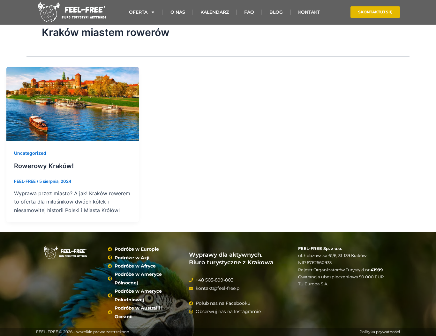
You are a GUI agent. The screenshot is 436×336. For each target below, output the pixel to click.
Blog (276, 12)
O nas (177, 12)
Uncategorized (30, 153)
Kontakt (309, 12)
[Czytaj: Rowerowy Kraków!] (72, 103)
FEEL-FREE (47, 331)
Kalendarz (214, 12)
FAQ (249, 12)
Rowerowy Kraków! (44, 166)
